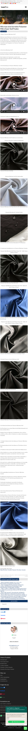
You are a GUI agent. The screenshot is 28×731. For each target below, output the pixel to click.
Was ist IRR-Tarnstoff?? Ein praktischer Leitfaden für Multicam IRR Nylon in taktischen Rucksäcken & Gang (12, 593)
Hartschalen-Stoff (4, 661)
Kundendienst (3, 679)
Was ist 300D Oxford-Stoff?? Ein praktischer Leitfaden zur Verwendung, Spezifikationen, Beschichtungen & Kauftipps (13, 595)
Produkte (20, 726)
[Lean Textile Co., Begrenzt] (5, 8)
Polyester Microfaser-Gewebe (18, 569)
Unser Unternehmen (4, 677)
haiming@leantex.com (15, 2)
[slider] (13, 90)
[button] (14, 84)
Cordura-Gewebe (4, 665)
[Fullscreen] (26, 90)
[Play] (2, 90)
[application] (14, 84)
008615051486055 (6, 2)
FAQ (1, 675)
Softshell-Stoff (3, 659)
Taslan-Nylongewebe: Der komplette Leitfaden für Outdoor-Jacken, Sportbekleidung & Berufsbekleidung (12, 598)
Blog (27, 18)
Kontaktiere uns (3, 681)
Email (8, 717)
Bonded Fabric (3, 663)
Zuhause (6, 726)
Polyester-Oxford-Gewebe (6, 667)
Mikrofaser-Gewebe (7, 569)
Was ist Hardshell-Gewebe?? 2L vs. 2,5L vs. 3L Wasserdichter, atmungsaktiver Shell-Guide (10, 583)
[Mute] (24, 90)
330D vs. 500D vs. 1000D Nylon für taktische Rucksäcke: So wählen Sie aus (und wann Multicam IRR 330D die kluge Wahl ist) (13, 590)
